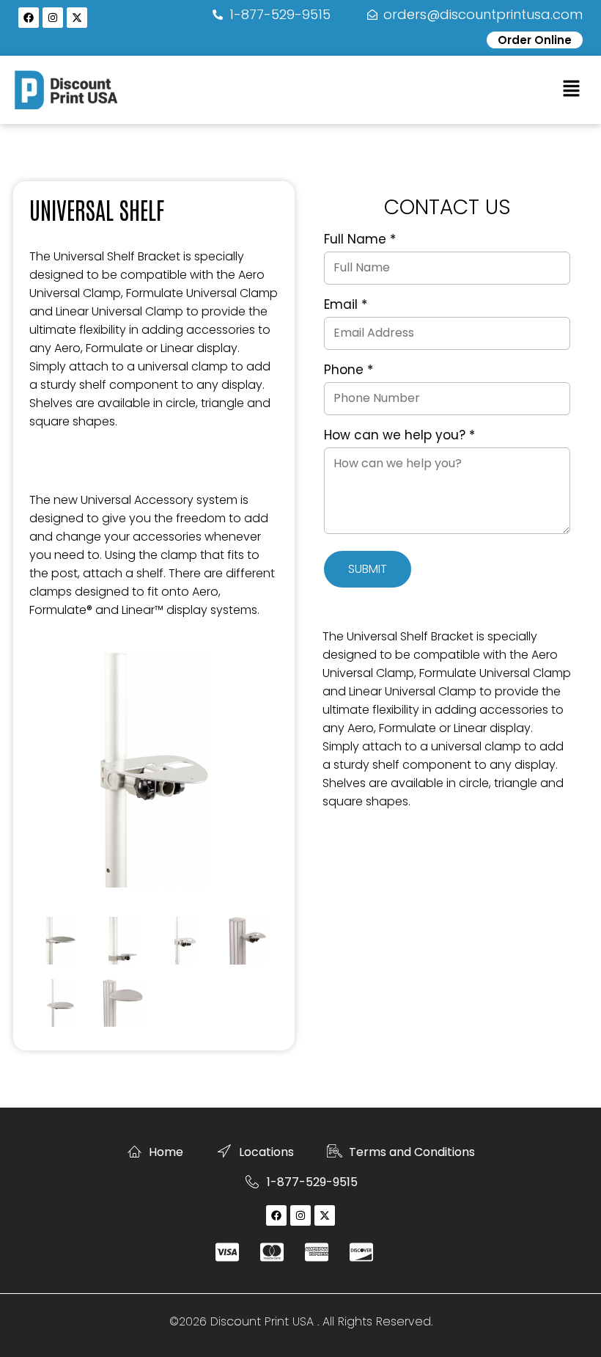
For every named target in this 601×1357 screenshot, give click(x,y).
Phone (348, 370)
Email (345, 305)
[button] (571, 89)
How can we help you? (399, 435)
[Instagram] (53, 17)
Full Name (360, 240)
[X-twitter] (77, 17)
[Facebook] (28, 17)
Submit (367, 568)
